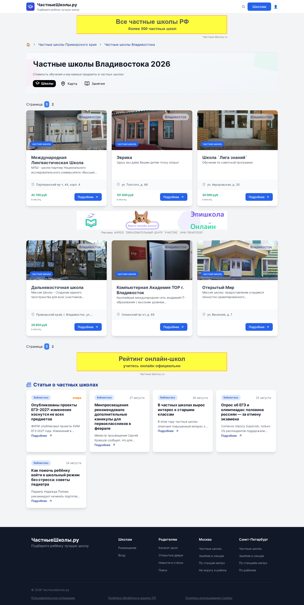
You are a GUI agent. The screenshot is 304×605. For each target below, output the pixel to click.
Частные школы (210, 548)
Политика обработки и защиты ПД (132, 598)
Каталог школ (168, 548)
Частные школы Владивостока (129, 44)
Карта (71, 84)
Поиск (163, 570)
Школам (259, 7)
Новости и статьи (171, 562)
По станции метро (212, 563)
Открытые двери (171, 555)
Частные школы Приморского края (67, 44)
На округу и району (213, 570)
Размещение (127, 548)
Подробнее (85, 197)
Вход (121, 555)
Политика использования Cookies (208, 598)
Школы (46, 83)
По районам (247, 570)
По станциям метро (253, 563)
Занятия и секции (211, 556)
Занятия (97, 84)
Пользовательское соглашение (53, 598)
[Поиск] (243, 6)
